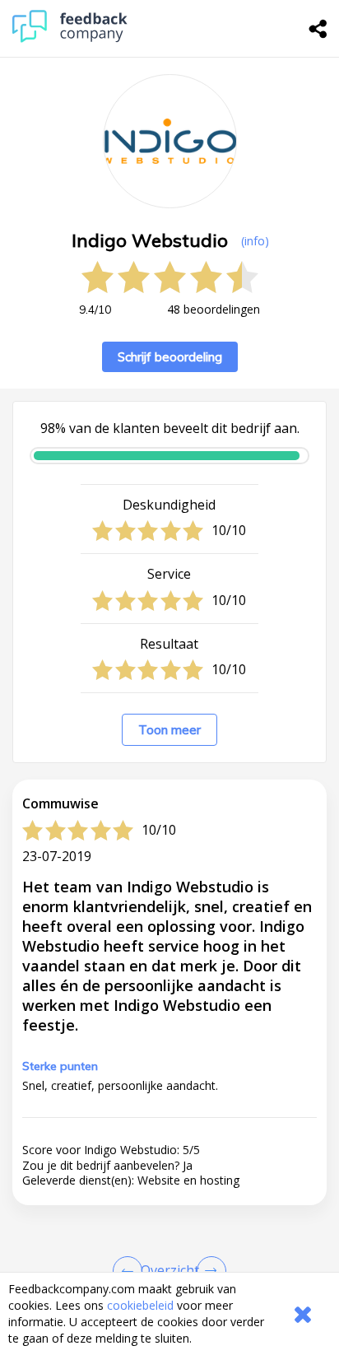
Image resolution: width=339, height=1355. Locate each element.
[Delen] (318, 29)
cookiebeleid (140, 1305)
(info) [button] (255, 241)
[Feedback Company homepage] (70, 38)
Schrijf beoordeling (170, 357)
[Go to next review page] (208, 1271)
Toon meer (169, 730)
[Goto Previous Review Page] (131, 1271)
